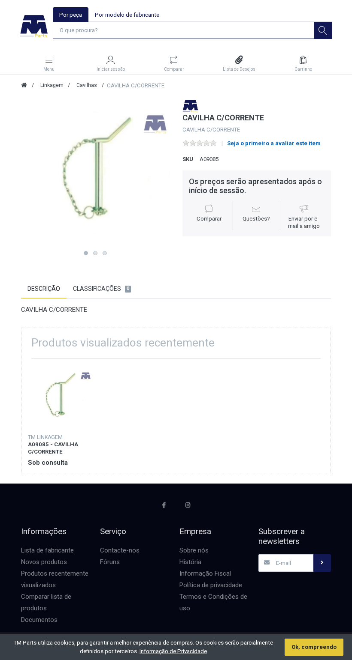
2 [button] (95, 253)
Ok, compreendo (314, 647)
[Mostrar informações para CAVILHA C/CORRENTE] (60, 397)
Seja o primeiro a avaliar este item (274, 143)
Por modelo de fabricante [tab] (127, 15)
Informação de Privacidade (173, 651)
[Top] (24, 85)
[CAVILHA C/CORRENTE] (95, 173)
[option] (95, 173)
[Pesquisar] (322, 30)
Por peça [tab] (70, 15)
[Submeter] (322, 562)
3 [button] (105, 253)
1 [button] (86, 253)
